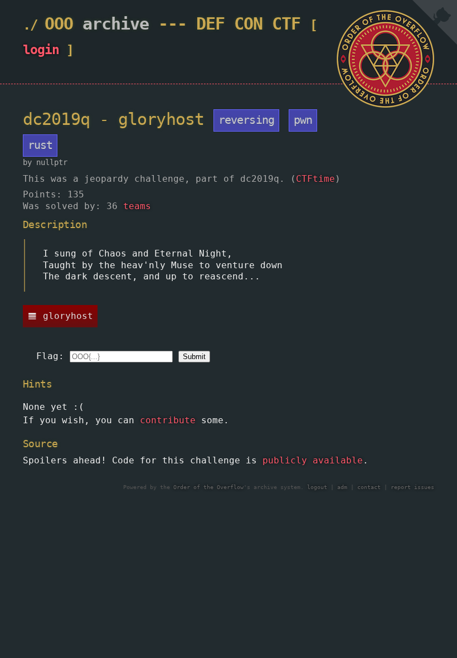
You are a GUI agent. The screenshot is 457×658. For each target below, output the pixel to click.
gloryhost (68, 316)
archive (115, 23)
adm (342, 487)
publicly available (312, 460)
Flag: (50, 356)
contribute (168, 420)
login (41, 49)
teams (137, 206)
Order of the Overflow (208, 487)
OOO (59, 23)
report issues (412, 487)
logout (317, 487)
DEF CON (229, 23)
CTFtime (315, 178)
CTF (286, 23)
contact (369, 487)
